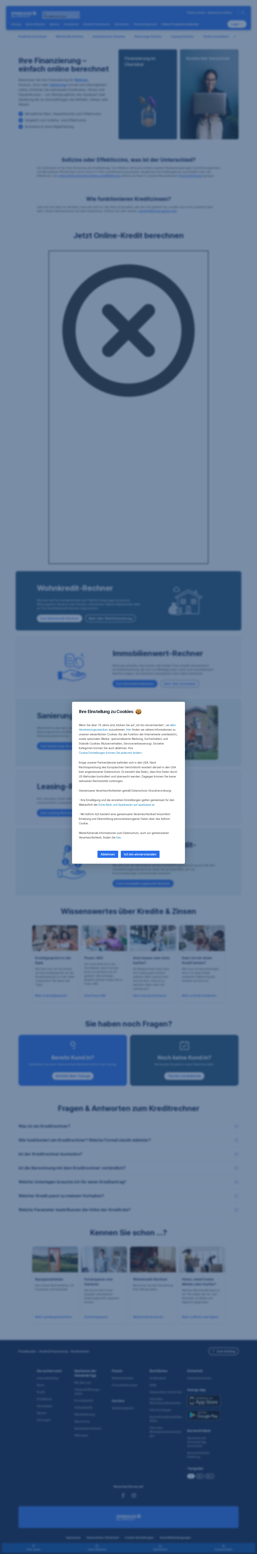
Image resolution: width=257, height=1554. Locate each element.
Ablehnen (108, 854)
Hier (128, 729)
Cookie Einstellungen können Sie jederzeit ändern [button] (110, 752)
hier (118, 837)
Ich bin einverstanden (140, 854)
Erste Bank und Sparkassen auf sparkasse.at (126, 804)
